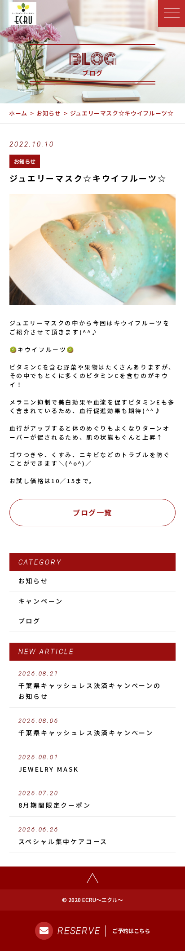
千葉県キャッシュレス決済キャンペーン (86, 727)
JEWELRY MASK (48, 763)
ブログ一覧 (92, 512)
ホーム (18, 113)
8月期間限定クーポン (54, 799)
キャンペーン (40, 600)
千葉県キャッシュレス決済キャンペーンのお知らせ (89, 685)
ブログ (29, 620)
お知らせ (48, 113)
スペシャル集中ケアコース (63, 836)
